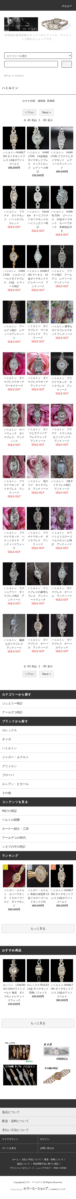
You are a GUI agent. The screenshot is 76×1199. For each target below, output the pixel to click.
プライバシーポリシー (20, 1168)
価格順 (41, 100)
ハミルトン (19, 75)
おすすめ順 (28, 100)
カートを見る (9, 1148)
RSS (56, 1168)
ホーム (7, 75)
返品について (23, 1164)
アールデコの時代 (14, 837)
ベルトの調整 (11, 819)
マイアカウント (10, 1139)
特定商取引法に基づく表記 (45, 1164)
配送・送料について (53, 1159)
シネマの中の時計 (15, 846)
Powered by (16, 1189)
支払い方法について (31, 1159)
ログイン (44, 1139)
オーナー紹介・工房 (15, 828)
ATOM (63, 1168)
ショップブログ (43, 1168)
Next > (46, 112)
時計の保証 (9, 810)
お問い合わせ (47, 1148)
